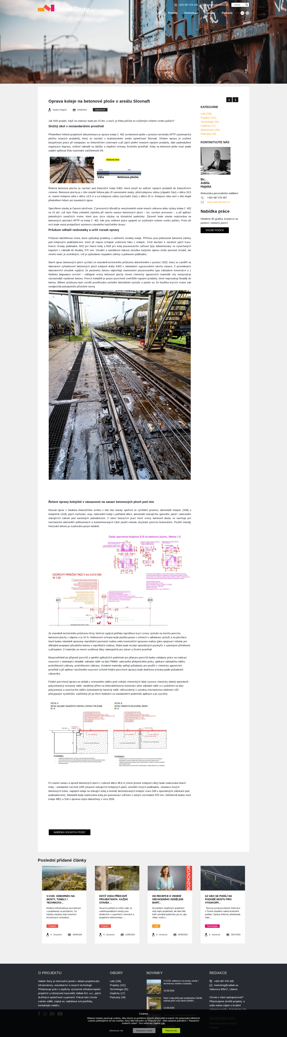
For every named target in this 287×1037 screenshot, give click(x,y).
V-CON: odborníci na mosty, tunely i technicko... (60, 899)
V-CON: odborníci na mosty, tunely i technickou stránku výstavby (181, 982)
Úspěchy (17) (208, 125)
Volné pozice (215, 230)
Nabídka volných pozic (70, 832)
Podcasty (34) (208, 133)
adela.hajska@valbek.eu (218, 202)
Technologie (191, 13)
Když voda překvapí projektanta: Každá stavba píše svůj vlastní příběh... (183, 999)
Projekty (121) (208, 117)
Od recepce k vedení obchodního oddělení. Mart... (168, 899)
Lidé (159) (206, 113)
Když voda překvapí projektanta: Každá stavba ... (113, 899)
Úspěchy (210, 13)
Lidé (158, 13)
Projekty (172, 13)
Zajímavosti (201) (210, 129)
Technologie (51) (210, 121)
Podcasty (227, 13)
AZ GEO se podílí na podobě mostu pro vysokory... (218, 899)
